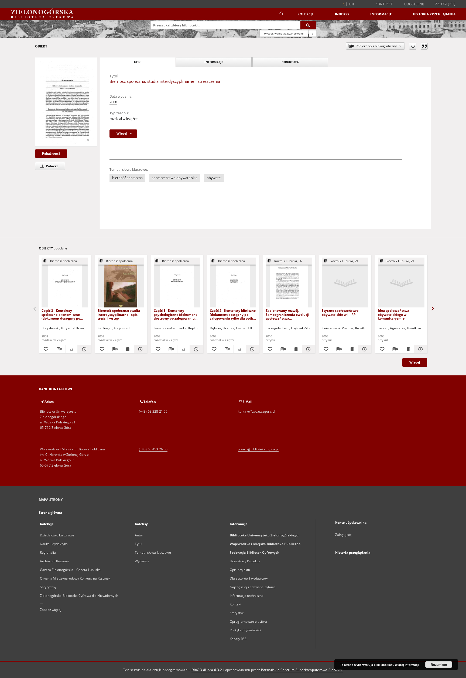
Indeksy (342, 14)
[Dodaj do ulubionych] (412, 46)
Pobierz (51, 166)
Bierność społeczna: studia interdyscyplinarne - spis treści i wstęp (119, 314)
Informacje (381, 14)
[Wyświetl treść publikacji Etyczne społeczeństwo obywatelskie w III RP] (351, 349)
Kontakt (235, 604)
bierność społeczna (127, 178)
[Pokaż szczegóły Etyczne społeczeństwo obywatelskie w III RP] (364, 349)
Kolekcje (305, 14)
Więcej (414, 362)
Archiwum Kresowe (54, 561)
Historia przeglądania (434, 14)
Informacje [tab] (213, 62)
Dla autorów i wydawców (249, 578)
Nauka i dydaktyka (54, 544)
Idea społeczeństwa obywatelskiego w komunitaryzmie (393, 314)
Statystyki (237, 613)
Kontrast (384, 4)
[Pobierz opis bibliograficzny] (58, 349)
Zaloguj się (445, 4)
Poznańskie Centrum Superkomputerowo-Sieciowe (302, 669)
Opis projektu (240, 569)
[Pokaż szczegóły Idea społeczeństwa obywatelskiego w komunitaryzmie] (419, 349)
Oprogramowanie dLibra (248, 621)
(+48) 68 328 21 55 (153, 411)
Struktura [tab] (290, 62)
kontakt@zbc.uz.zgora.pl (256, 411)
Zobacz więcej (50, 609)
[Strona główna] (281, 14)
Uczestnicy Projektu (245, 561)
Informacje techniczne (247, 595)
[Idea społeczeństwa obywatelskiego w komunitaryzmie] (401, 283)
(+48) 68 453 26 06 (153, 449)
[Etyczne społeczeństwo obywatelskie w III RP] (345, 283)
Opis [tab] (137, 62)
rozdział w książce (123, 119)
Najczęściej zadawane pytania (253, 587)
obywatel (214, 178)
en (351, 4)
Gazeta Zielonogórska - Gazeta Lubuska (70, 569)
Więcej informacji (407, 665)
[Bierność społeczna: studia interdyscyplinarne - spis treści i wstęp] (121, 283)
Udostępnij (414, 4)
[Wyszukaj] (308, 25)
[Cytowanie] (424, 46)
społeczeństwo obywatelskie (174, 178)
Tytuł (138, 544)
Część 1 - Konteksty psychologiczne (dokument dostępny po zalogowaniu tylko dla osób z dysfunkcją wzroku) (175, 314)
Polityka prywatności (245, 630)
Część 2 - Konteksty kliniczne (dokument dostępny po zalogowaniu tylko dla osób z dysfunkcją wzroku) (233, 314)
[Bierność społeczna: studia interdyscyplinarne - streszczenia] (66, 102)
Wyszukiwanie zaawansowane (284, 33)
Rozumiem (439, 664)
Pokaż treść (51, 153)
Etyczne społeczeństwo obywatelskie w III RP (340, 312)
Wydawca (142, 561)
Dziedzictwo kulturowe (57, 535)
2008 (113, 102)
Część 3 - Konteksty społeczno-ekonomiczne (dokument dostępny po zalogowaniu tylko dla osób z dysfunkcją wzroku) (64, 314)
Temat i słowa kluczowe (153, 552)
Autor (139, 535)
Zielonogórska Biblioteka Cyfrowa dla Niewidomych (79, 595)
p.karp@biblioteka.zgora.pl (258, 449)
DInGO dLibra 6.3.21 (207, 669)
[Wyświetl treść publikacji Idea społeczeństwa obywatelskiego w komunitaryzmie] (407, 349)
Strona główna (50, 512)
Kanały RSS (238, 638)
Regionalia (48, 552)
